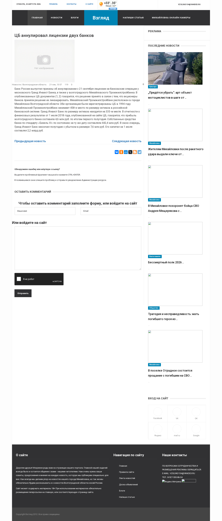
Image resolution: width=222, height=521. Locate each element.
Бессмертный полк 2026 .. (166, 262)
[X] (130, 152)
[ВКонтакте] (117, 152)
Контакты (71, 4)
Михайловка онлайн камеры (171, 17)
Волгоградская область (34, 84)
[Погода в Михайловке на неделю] (107, 5)
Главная (37, 17)
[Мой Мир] (126, 152)
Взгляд (101, 18)
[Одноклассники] (121, 152)
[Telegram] (139, 152)
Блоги (75, 17)
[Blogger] (135, 152)
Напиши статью (133, 17)
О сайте (89, 4)
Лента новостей (127, 478)
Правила (53, 4)
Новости (56, 17)
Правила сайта (126, 472)
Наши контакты (174, 455)
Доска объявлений (128, 484)
